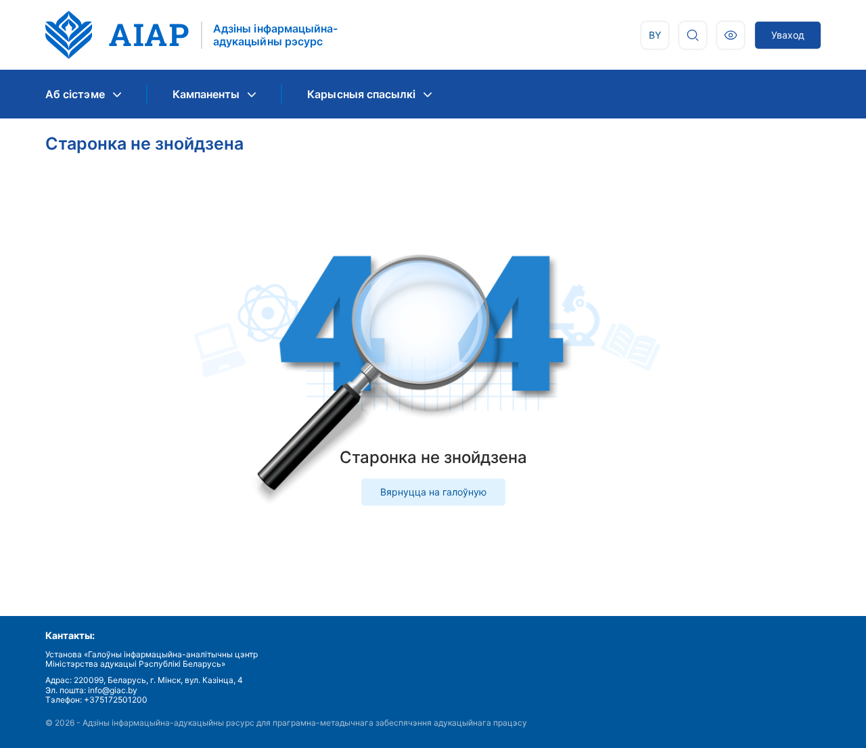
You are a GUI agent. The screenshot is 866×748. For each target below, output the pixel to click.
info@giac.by (112, 690)
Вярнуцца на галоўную (433, 492)
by (655, 35)
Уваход (787, 35)
